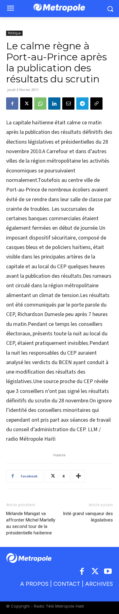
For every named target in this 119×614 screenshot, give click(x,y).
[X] (26, 103)
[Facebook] (12, 103)
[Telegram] (82, 103)
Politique (14, 33)
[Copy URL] (96, 103)
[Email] (68, 103)
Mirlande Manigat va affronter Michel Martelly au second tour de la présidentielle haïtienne (30, 523)
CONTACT (66, 584)
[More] (78, 476)
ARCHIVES (99, 584)
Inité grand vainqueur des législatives (88, 517)
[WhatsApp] (40, 103)
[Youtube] (108, 572)
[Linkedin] (54, 103)
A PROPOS (34, 584)
